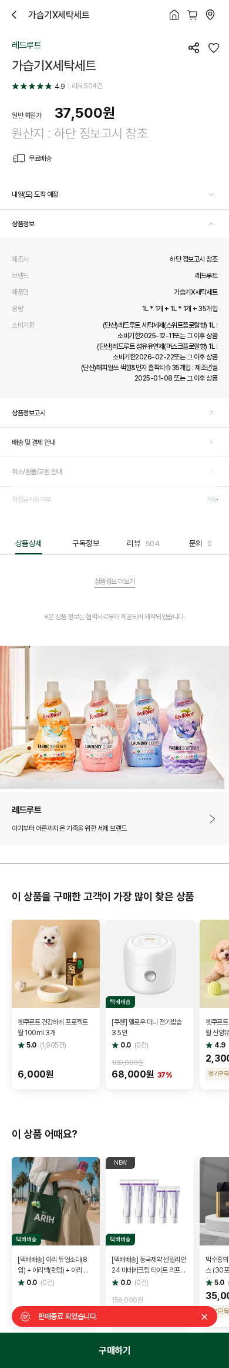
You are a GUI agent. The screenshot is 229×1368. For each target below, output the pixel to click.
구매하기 (114, 1350)
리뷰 (143, 543)
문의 (200, 543)
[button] (114, 195)
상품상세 (28, 543)
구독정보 (85, 543)
